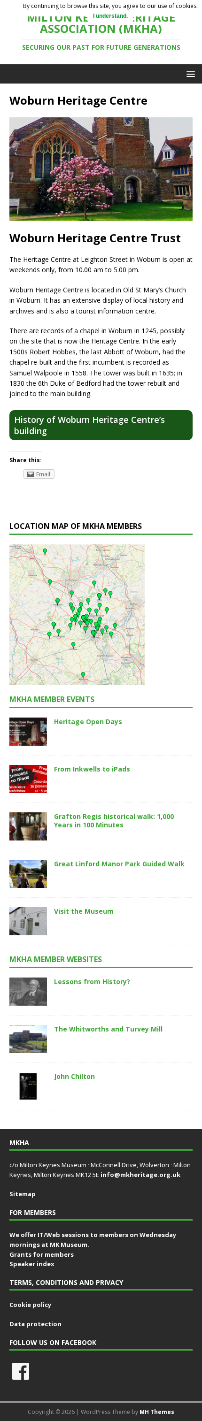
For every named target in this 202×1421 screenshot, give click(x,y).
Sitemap (22, 1194)
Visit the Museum (84, 911)
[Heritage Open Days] (28, 739)
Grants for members (41, 1254)
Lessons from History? (92, 981)
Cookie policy (30, 1304)
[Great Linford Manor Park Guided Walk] (28, 882)
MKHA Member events (51, 699)
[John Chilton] (28, 1095)
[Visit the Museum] (28, 929)
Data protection (35, 1324)
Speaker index (31, 1264)
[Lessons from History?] (28, 1000)
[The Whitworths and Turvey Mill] (28, 1047)
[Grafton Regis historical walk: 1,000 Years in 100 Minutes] (28, 834)
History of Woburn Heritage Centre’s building (89, 425)
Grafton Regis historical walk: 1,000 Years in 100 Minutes (114, 820)
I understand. (110, 16)
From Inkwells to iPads (92, 768)
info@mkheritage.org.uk (140, 1174)
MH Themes (157, 1412)
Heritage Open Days (88, 721)
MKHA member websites (55, 959)
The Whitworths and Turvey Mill (108, 1028)
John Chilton (74, 1076)
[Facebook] (20, 1371)
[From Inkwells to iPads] (28, 787)
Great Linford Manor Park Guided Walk (119, 863)
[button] (189, 73)
